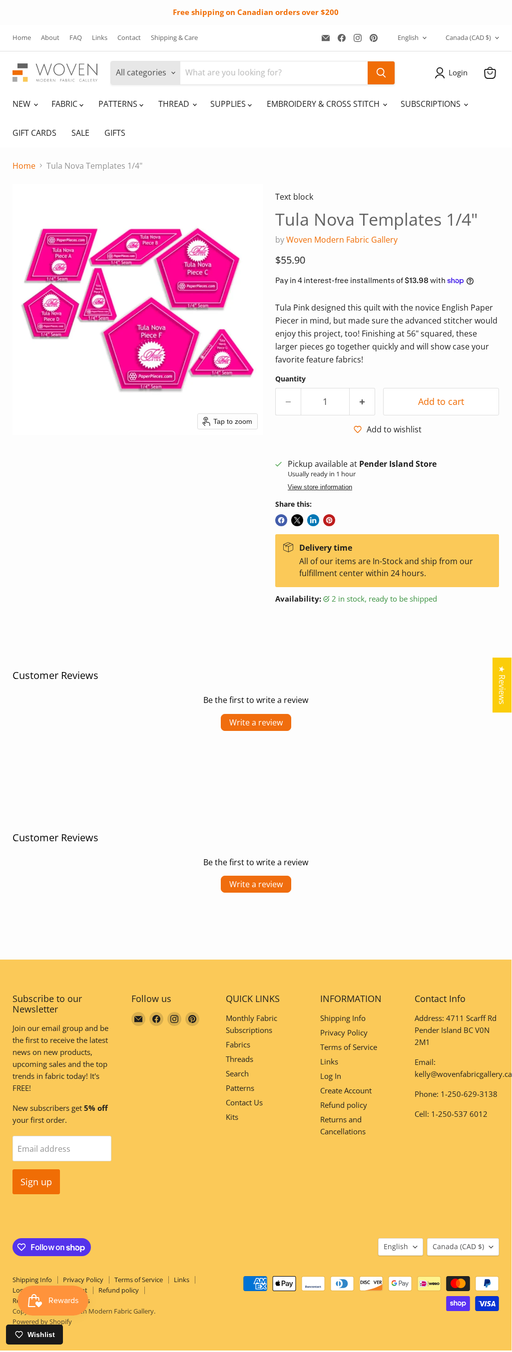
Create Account (346, 1090)
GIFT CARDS (34, 132)
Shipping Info (343, 1018)
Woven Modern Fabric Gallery (342, 239)
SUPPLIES (229, 103)
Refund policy (343, 1105)
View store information (320, 487)
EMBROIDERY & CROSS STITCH (324, 103)
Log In (330, 1076)
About (50, 37)
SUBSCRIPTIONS (432, 103)
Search (237, 1073)
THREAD (174, 103)
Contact (129, 37)
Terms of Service (348, 1047)
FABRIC (65, 103)
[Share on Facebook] (281, 520)
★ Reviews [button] (502, 685)
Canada (468, 37)
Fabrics (238, 1044)
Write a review (256, 722)
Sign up (36, 1182)
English (408, 37)
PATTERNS (118, 103)
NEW (22, 103)
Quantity (290, 379)
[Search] (381, 72)
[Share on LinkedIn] (313, 520)
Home (21, 37)
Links (99, 37)
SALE (80, 132)
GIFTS (114, 132)
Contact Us (244, 1102)
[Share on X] (297, 520)
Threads (239, 1059)
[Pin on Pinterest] (329, 520)
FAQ (75, 37)
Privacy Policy (344, 1032)
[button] (453, 73)
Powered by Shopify (42, 1321)
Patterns (240, 1088)
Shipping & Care (174, 37)
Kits (232, 1117)
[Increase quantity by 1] (362, 401)
